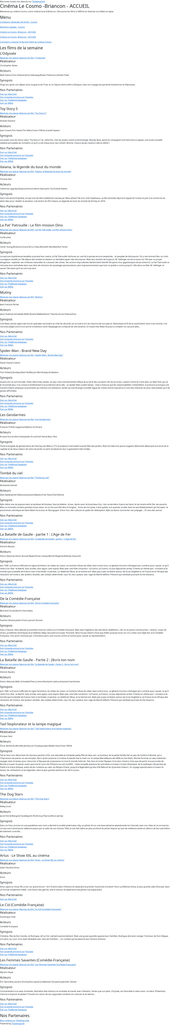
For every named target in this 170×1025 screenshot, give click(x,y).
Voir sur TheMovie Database (13, 100)
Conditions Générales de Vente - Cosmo (18, 22)
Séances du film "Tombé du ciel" (34, 477)
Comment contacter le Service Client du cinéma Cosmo (26, 42)
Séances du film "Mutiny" (31, 297)
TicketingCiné (38, 1)
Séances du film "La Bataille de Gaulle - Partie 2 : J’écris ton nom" (49, 664)
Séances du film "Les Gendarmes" (35, 419)
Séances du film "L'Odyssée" (32, 58)
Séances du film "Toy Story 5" (33, 113)
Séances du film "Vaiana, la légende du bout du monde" (45, 171)
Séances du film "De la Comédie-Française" (39, 603)
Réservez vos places (9, 58)
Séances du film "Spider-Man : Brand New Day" (41, 355)
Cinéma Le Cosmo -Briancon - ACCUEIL (18, 32)
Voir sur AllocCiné (8, 94)
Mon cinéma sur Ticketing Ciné (14, 1020)
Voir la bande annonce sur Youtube (16, 97)
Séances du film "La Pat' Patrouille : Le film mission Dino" (46, 229)
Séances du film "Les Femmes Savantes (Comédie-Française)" (47, 964)
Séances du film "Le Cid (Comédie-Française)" (40, 909)
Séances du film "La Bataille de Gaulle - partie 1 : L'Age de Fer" (48, 539)
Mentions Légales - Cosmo (12, 27)
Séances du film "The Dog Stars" (34, 798)
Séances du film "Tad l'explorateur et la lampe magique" (45, 728)
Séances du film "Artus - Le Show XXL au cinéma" (42, 860)
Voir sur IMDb (6, 103)
